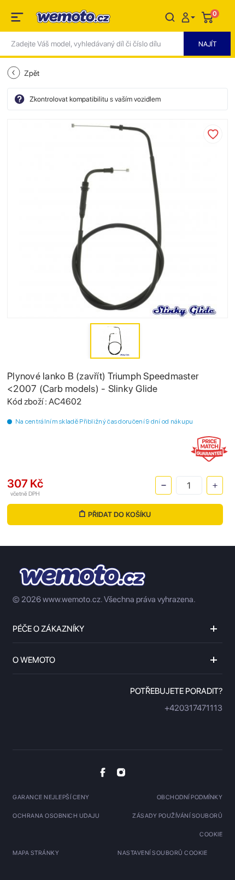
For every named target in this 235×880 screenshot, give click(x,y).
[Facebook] (102, 772)
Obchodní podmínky (190, 797)
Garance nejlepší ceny (51, 797)
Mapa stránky (36, 853)
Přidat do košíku (119, 514)
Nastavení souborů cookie (162, 853)
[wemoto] (82, 575)
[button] (189, 16)
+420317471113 (193, 708)
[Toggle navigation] (18, 19)
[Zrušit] (170, 16)
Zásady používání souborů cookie (177, 825)
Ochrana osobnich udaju (56, 815)
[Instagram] (121, 772)
